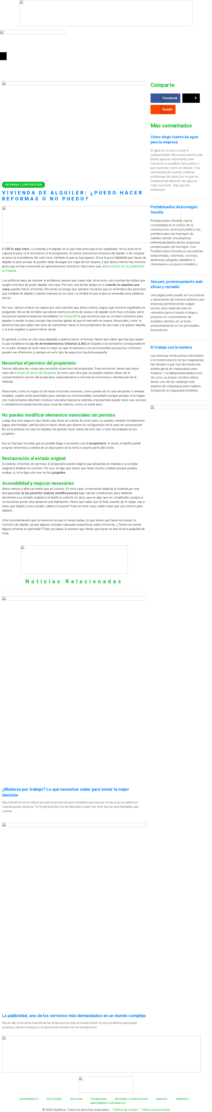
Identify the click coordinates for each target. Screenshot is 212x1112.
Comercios (182, 1099)
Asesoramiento (29, 1099)
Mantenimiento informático (108, 1103)
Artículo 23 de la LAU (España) (35, 373)
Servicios (161, 1099)
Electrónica (54, 1099)
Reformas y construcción (23, 184)
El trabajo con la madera (171, 347)
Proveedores (99, 1099)
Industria (76, 1099)
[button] (3, 56)
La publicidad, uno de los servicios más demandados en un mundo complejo (74, 1015)
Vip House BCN (69, 316)
